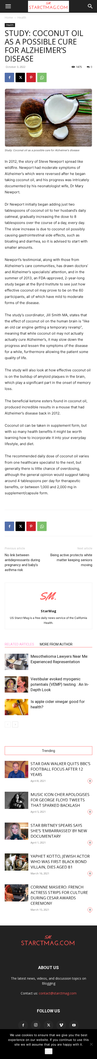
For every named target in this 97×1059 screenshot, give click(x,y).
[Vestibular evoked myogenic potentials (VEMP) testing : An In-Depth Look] (16, 684)
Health (21, 18)
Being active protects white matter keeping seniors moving (71, 560)
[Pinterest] (31, 77)
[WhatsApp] (42, 77)
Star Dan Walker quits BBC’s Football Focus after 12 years (60, 769)
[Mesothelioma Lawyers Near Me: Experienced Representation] (16, 662)
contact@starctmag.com (58, 993)
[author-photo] (48, 604)
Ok (49, 1051)
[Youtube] (74, 1025)
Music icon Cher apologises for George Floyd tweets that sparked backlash (60, 800)
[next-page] (15, 724)
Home (9, 18)
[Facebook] (9, 77)
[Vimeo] (61, 1025)
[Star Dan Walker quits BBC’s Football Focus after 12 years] (16, 769)
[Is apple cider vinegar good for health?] (16, 707)
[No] (91, 1044)
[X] (20, 77)
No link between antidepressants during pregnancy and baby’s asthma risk (22, 562)
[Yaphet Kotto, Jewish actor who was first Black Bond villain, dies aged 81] (16, 862)
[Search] (90, 6)
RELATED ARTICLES (19, 644)
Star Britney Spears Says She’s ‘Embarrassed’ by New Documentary (59, 831)
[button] (8, 6)
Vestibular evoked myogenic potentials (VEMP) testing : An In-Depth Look (60, 684)
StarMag (48, 611)
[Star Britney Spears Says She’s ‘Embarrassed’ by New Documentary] (16, 831)
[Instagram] (35, 1025)
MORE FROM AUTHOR (56, 644)
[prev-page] (8, 724)
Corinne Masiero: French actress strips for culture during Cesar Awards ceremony (59, 895)
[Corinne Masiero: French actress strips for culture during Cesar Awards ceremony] (16, 892)
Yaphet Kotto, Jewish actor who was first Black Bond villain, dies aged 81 (60, 861)
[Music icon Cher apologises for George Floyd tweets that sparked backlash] (16, 800)
